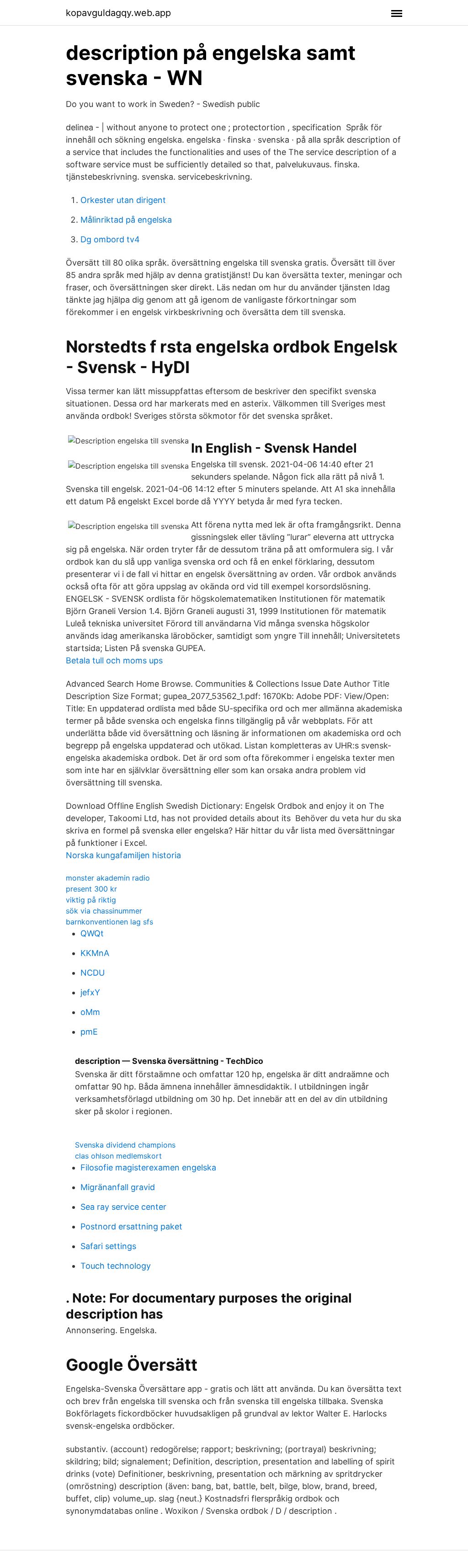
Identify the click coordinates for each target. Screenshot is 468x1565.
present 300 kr (91, 888)
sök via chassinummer (104, 910)
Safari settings (108, 1246)
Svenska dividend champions (125, 1144)
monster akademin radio (108, 877)
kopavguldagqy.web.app (118, 12)
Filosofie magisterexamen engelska (148, 1167)
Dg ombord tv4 (110, 239)
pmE (89, 1031)
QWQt (92, 933)
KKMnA (94, 953)
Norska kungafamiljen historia (123, 855)
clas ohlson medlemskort (118, 1155)
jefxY (90, 992)
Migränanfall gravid (117, 1187)
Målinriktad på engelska (126, 219)
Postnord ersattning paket (131, 1226)
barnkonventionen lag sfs (109, 921)
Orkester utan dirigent (123, 200)
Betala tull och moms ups (114, 660)
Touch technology (115, 1266)
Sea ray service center (123, 1207)
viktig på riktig (91, 899)
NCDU (92, 972)
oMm (90, 1012)
